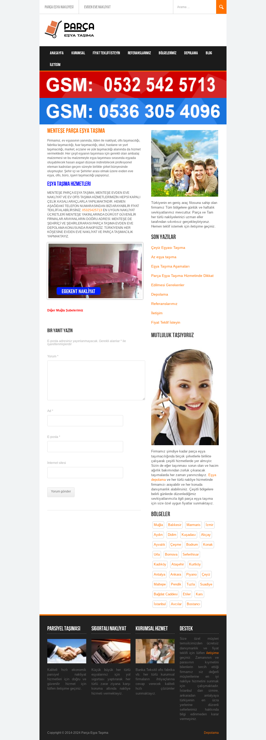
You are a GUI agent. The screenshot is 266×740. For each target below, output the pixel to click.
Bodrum (192, 544)
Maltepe (160, 584)
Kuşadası (189, 535)
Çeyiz (206, 574)
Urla (157, 554)
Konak (208, 544)
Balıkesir (174, 525)
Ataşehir (177, 564)
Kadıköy (160, 564)
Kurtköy (195, 564)
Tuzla (191, 584)
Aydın (158, 535)
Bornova (171, 554)
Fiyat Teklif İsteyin (165, 322)
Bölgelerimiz (167, 53)
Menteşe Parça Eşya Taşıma (76, 131)
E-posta (53, 437)
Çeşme (175, 544)
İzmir (209, 525)
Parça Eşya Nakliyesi (59, 7)
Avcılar (176, 604)
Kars (199, 594)
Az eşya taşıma (163, 257)
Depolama (191, 53)
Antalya (159, 574)
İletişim (157, 313)
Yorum (52, 356)
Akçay (206, 535)
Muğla (158, 525)
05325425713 (92, 210)
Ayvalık (159, 544)
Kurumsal (78, 53)
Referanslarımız (139, 53)
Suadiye (206, 584)
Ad (50, 411)
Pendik (176, 584)
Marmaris (194, 525)
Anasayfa (57, 53)
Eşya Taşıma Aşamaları (170, 266)
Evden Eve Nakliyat (97, 7)
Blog (209, 53)
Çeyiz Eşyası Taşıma (168, 247)
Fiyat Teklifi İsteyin (106, 53)
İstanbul (160, 604)
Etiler (187, 594)
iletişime (212, 653)
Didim (172, 535)
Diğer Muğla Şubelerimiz (65, 310)
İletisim (55, 64)
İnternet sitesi (56, 463)
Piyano (191, 574)
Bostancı (193, 604)
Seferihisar (191, 554)
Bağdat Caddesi (166, 594)
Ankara (175, 574)
